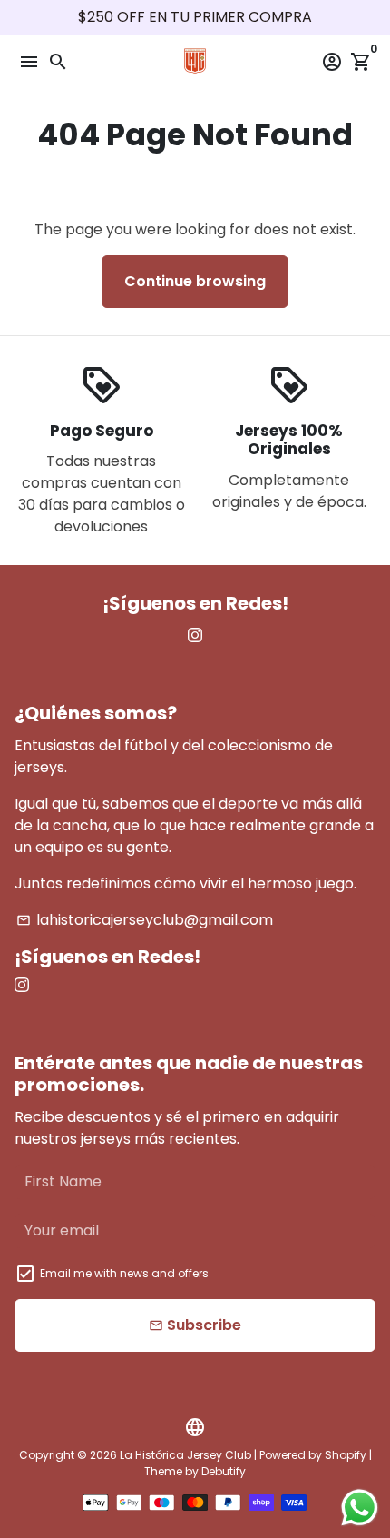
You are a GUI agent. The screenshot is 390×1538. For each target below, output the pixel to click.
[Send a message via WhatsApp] (359, 1507)
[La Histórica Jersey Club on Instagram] (195, 635)
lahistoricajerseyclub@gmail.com (144, 919)
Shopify (345, 1455)
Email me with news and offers (124, 1273)
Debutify (223, 1471)
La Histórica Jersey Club (185, 1455)
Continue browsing (195, 281)
